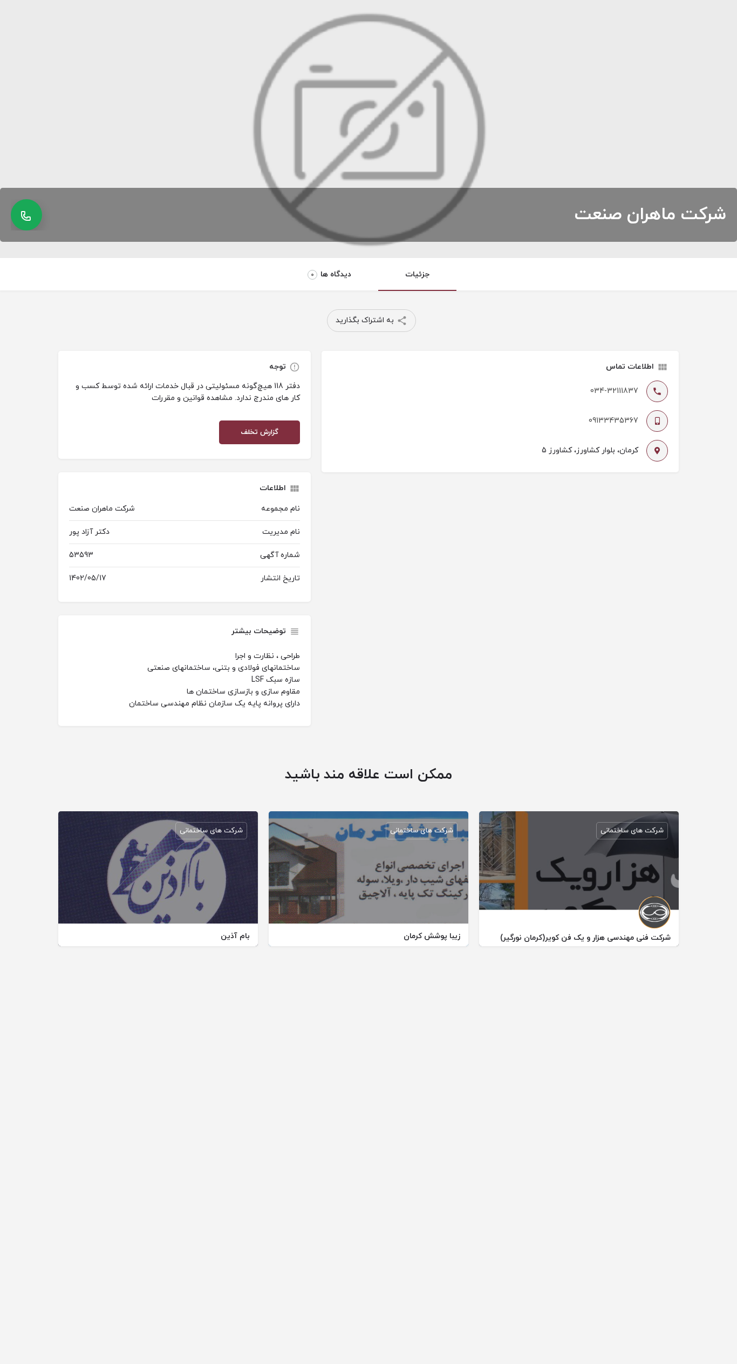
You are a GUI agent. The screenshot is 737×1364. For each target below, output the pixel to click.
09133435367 (613, 421)
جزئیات (417, 274)
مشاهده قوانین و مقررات (192, 398)
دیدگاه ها (331, 274)
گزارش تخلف (259, 432)
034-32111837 (614, 391)
